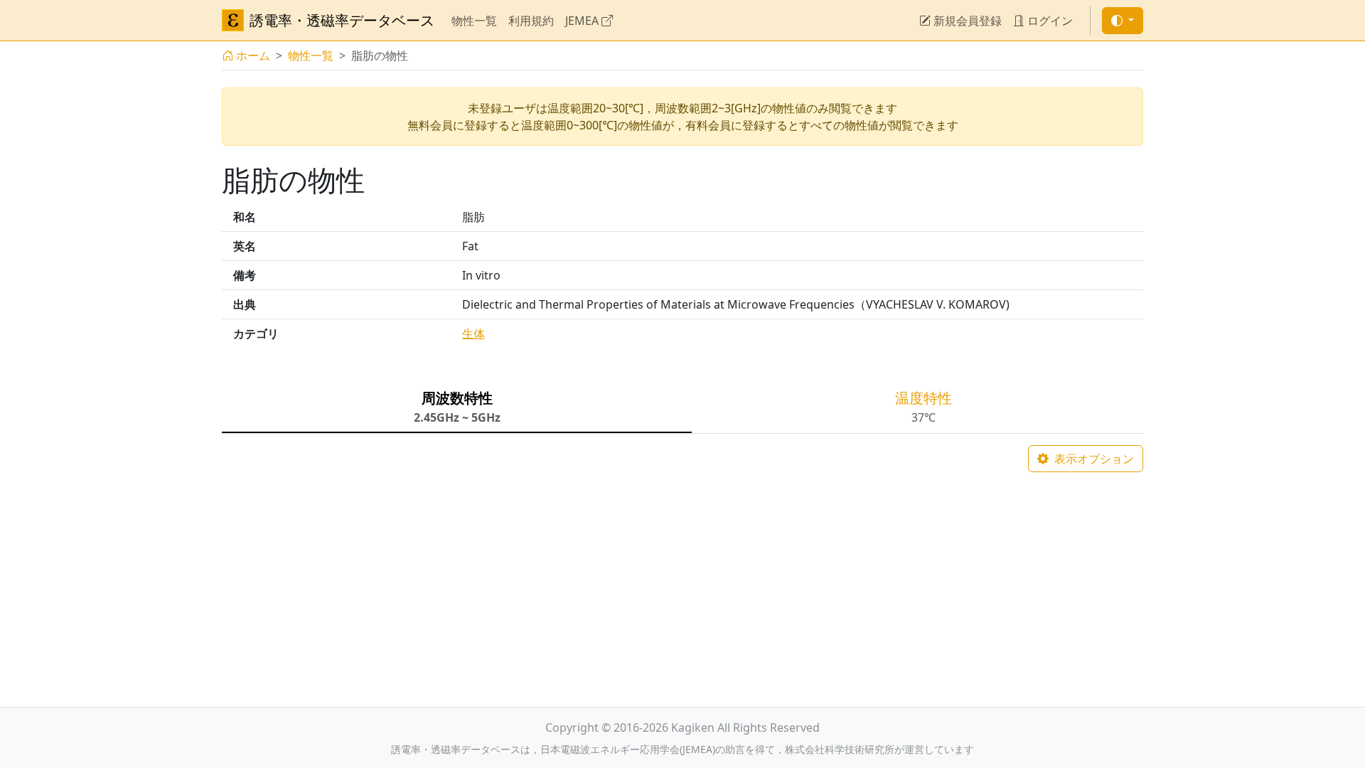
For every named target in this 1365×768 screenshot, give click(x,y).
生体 (473, 333)
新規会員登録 (966, 20)
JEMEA (583, 20)
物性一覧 (474, 20)
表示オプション (1092, 458)
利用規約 (531, 20)
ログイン (1048, 20)
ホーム (253, 55)
